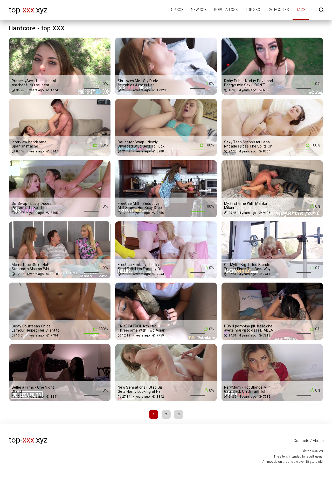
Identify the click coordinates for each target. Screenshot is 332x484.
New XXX (199, 10)
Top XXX (176, 10)
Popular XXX (226, 10)
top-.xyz (28, 9)
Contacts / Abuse (309, 441)
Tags (301, 10)
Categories (278, 10)
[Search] (321, 10)
